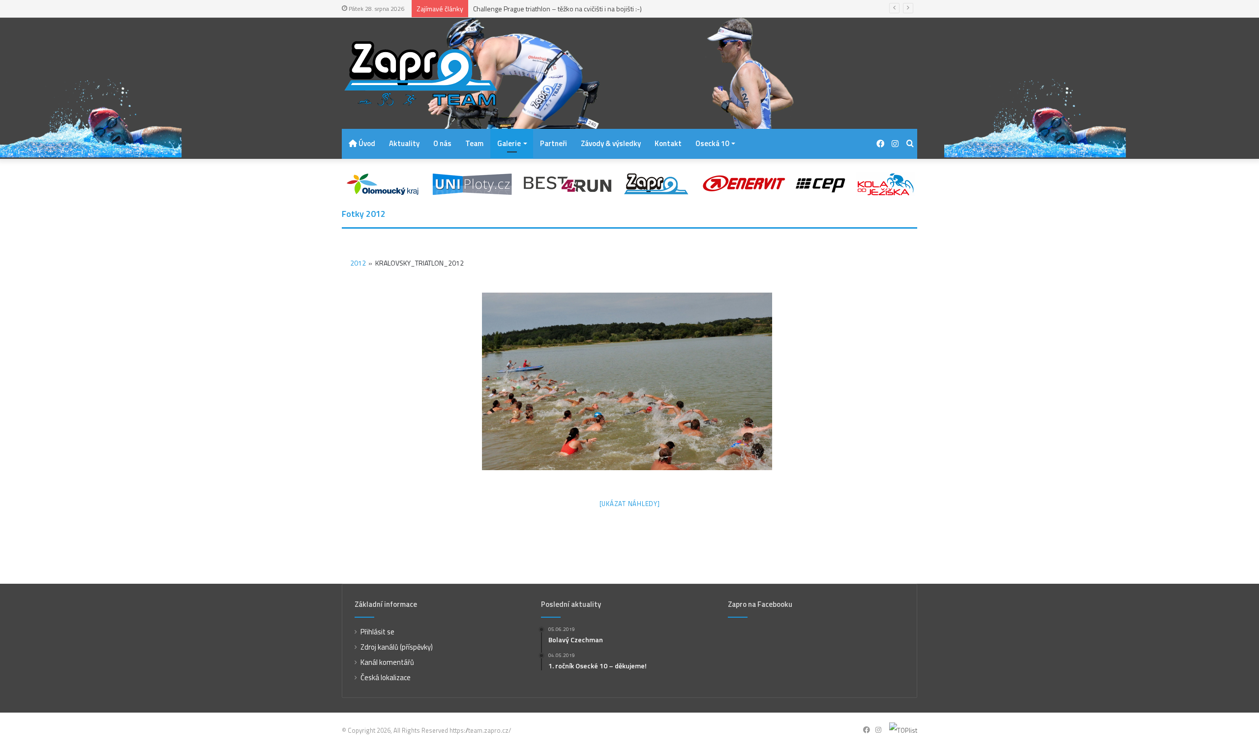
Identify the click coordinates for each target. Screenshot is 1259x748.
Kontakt (668, 143)
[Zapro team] (420, 73)
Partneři (553, 143)
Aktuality (404, 143)
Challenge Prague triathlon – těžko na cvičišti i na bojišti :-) (557, 8)
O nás (442, 143)
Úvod (366, 143)
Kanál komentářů (387, 662)
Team (474, 143)
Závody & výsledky (611, 143)
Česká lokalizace (385, 677)
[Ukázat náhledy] (630, 504)
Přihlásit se (377, 631)
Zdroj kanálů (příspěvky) (396, 647)
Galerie (509, 143)
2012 (358, 263)
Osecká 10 (712, 143)
